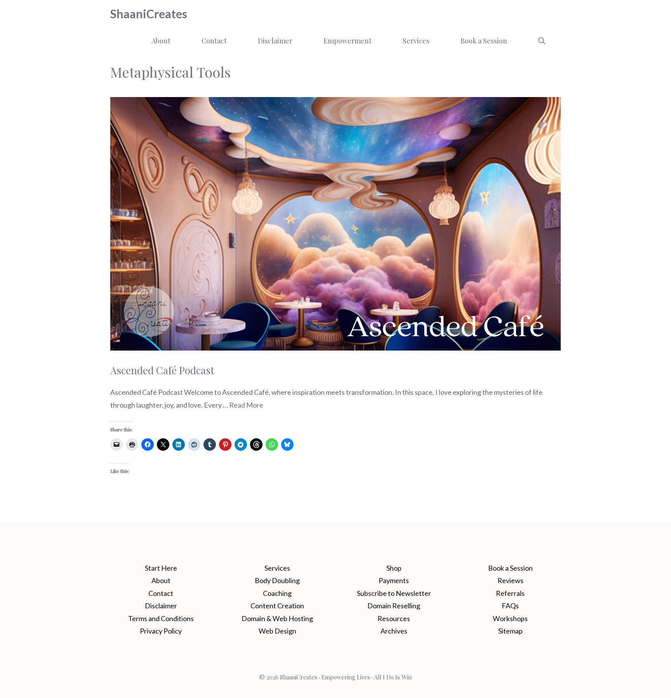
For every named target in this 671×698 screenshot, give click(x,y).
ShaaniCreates (148, 14)
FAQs (510, 605)
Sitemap (510, 631)
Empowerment (347, 40)
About (160, 40)
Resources (393, 618)
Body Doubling (277, 580)
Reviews (510, 580)
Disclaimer (275, 40)
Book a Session (484, 40)
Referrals (510, 593)
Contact (214, 40)
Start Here (161, 568)
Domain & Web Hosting (277, 618)
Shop (394, 568)
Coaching (277, 593)
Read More (246, 405)
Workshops (510, 618)
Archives (394, 631)
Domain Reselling (393, 605)
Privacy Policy (161, 631)
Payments (394, 580)
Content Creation (277, 605)
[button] (542, 40)
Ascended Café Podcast (162, 370)
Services (416, 40)
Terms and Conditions (161, 618)
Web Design (277, 631)
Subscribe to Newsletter (394, 593)
